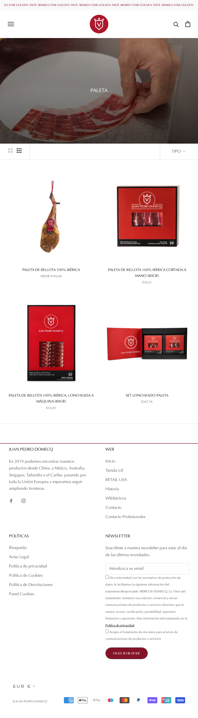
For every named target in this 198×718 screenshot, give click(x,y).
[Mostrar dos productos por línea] (10, 150)
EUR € (22, 686)
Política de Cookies (26, 576)
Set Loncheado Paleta (147, 396)
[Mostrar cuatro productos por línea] (19, 150)
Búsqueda (18, 548)
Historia (112, 489)
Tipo (177, 152)
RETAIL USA (116, 480)
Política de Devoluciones (31, 585)
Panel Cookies (21, 594)
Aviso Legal (19, 557)
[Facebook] (11, 500)
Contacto (113, 508)
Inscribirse (126, 653)
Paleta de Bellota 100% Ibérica (51, 270)
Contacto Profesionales (125, 517)
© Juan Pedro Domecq (30, 701)
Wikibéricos (115, 498)
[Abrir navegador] (11, 24)
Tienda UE (114, 471)
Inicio (110, 461)
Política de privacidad (28, 566)
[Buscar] (176, 24)
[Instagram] (23, 500)
